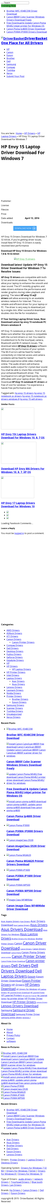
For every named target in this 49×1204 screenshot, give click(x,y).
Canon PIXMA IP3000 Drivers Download (27, 31)
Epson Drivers (19, 702)
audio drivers (25, 1179)
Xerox (9, 73)
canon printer (6, 957)
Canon (10, 52)
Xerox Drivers (13, 717)
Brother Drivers (20, 699)
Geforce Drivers (15, 657)
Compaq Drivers (15, 645)
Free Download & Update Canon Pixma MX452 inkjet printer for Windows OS (26, 24)
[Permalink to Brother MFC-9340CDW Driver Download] (20, 728)
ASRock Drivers (14, 633)
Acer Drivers (18, 681)
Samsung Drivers (15, 705)
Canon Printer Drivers (23, 642)
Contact (10, 1038)
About (10, 1032)
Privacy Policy (13, 1035)
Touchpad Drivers (20, 1182)
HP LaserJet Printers (11, 995)
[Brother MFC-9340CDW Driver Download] (14, 1053)
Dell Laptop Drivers (21, 973)
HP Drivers (29, 133)
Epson (10, 55)
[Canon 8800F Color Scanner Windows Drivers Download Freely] (24, 1065)
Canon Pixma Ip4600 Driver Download (26, 28)
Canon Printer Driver (29, 956)
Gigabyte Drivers (15, 660)
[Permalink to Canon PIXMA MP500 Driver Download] (18, 884)
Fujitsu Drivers (14, 654)
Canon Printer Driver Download (13, 961)
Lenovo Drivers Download (19, 1006)
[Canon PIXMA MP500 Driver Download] (13, 1098)
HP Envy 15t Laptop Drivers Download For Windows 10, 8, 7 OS (23, 435)
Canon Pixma (16, 953)
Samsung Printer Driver (28, 1014)
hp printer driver (15, 998)
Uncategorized (14, 714)
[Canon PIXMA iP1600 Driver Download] (12, 1095)
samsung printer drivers (11, 1017)
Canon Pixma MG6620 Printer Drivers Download (25, 862)
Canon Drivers (14, 639)
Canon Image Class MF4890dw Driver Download (26, 907)
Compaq (11, 67)
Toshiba (11, 70)
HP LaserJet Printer (37, 992)
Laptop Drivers (14, 678)
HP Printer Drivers (16, 672)
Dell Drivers (13, 648)
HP (8, 49)
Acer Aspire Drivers (10, 921)
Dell (8, 61)
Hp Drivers (15, 1190)
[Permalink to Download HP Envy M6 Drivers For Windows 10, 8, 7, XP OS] (18, 462)
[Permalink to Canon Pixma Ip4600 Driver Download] (27, 810)
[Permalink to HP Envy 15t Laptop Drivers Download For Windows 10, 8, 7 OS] (17, 428)
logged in (19, 533)
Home (19, 133)
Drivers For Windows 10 (30, 1173)
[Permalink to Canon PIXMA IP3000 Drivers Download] (18, 825)
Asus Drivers (18, 684)
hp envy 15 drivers (24, 393)
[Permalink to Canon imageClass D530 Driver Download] (20, 840)
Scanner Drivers (15, 708)
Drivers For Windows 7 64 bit (21, 1170)
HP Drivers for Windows (26, 989)
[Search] (2, 3)
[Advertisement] (24, 104)
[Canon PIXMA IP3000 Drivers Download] (12, 1086)
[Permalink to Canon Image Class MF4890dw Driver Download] (19, 899)
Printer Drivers (14, 696)
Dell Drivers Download (19, 968)
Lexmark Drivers (15, 690)
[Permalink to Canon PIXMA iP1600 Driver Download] (18, 869)
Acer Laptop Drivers (22, 925)
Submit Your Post (15, 76)
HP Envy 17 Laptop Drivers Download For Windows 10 (18, 504)
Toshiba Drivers (15, 711)
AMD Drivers (13, 630)
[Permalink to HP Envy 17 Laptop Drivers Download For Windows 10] (17, 497)
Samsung (11, 64)
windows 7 (26, 1017)
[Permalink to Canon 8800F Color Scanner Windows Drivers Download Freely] (27, 755)
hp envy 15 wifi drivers (31, 399)
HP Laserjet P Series (29, 996)
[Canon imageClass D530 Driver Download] (14, 1089)
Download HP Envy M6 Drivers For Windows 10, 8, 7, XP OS (22, 470)
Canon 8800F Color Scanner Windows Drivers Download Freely (26, 18)
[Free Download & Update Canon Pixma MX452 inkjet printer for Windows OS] (24, 1074)
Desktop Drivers (15, 651)
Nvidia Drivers (14, 693)
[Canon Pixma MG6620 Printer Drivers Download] (13, 1092)
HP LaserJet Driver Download (18, 992)
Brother (11, 58)
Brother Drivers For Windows (23, 939)
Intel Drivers (13, 675)
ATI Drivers (12, 636)
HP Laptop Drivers (21, 669)
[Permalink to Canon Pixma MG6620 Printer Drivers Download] (19, 855)
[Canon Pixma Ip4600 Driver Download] (24, 1083)
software (11, 1041)
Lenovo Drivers (14, 687)
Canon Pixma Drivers (33, 952)
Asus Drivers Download (22, 929)
